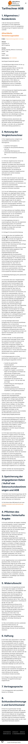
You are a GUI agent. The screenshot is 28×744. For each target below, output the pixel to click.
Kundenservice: (5, 58)
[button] (2, 741)
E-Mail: (3, 39)
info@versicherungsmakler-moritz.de (14, 39)
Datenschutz (15, 731)
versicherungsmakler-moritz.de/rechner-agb (12, 504)
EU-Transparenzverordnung (18, 733)
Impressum (22, 731)
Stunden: (4, 48)
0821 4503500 (13, 58)
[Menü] (25, 3)
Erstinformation (7, 731)
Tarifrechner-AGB (7, 733)
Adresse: (4, 41)
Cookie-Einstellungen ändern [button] (14, 742)
